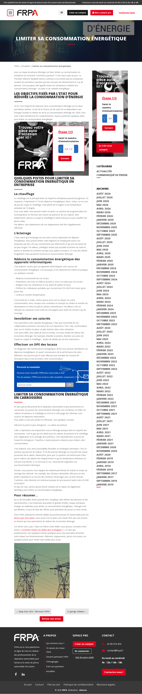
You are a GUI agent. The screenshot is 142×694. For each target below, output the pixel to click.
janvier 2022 (105, 398)
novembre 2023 (107, 316)
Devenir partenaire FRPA (57, 656)
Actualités (25, 66)
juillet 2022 (105, 376)
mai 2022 (102, 383)
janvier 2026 (105, 219)
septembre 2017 (107, 473)
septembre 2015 (107, 480)
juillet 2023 (105, 331)
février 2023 (105, 350)
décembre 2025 (106, 223)
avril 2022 (104, 387)
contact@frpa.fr (115, 650)
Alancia (83, 690)
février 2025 (105, 260)
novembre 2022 (107, 361)
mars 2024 (104, 301)
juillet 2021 (105, 421)
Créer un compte (77, 12)
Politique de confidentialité (78, 684)
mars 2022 (104, 391)
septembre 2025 (107, 234)
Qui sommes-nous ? (55, 643)
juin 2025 (103, 245)
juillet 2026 (105, 197)
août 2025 (104, 238)
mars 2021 (104, 436)
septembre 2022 (107, 369)
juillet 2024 (105, 287)
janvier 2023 (105, 354)
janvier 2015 (105, 484)
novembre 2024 (107, 272)
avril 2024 (104, 298)
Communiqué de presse (112, 175)
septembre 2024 (107, 279)
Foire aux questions (55, 666)
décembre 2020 (106, 447)
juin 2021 (103, 424)
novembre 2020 (107, 451)
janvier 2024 (105, 309)
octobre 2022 (106, 365)
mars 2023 (104, 346)
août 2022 (104, 372)
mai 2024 (102, 294)
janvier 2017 (105, 477)
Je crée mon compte (105, 147)
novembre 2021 (107, 406)
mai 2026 (102, 204)
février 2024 (105, 305)
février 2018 (105, 469)
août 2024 (104, 283)
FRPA (16, 66)
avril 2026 (104, 208)
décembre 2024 (106, 268)
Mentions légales (106, 684)
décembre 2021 (106, 402)
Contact (39, 684)
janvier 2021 (105, 443)
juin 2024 (103, 290)
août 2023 (104, 328)
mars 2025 (104, 257)
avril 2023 (104, 342)
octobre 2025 (106, 231)
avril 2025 (104, 253)
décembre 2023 (106, 313)
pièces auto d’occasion (24, 518)
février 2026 (105, 216)
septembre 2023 (107, 324)
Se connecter (82, 651)
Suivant (65, 158)
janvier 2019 (105, 462)
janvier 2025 (105, 264)
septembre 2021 (107, 413)
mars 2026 (104, 212)
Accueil (27, 684)
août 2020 (104, 454)
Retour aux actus (51, 618)
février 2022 (105, 395)
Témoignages (52, 661)
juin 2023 (103, 335)
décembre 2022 (106, 357)
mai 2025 (102, 249)
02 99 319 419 (114, 644)
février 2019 (105, 458)
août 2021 (104, 417)
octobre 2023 (106, 320)
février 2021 (105, 439)
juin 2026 (103, 201)
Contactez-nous (127, 12)
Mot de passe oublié (84, 657)
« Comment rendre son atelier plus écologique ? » (42, 530)
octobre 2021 (106, 410)
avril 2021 (104, 432)
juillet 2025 (105, 242)
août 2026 (104, 193)
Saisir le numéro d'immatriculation (68, 140)
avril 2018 (104, 466)
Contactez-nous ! (113, 672)
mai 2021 (102, 428)
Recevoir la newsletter (28, 367)
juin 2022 (103, 380)
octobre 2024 (106, 275)
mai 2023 (102, 339)
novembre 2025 (107, 227)
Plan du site (53, 684)
